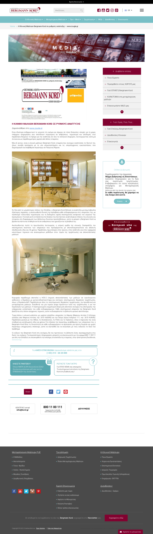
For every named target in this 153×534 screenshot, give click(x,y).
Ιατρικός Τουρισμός (109, 470)
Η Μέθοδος (17, 457)
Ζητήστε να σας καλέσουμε (68, 495)
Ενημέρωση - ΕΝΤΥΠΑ (110, 478)
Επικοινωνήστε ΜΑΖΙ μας (118, 106)
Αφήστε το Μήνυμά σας (67, 499)
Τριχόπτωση (89, 19)
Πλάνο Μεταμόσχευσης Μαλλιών (70, 461)
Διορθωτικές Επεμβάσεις (23, 478)
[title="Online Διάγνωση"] (122, 164)
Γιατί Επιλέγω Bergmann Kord (119, 129)
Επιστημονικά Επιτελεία (111, 466)
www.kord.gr (17, 340)
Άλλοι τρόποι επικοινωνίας (68, 508)
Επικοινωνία (123, 19)
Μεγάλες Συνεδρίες (21, 474)
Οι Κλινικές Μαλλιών (33, 19)
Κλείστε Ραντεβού (65, 504)
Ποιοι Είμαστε (113, 78)
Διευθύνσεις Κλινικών (116, 135)
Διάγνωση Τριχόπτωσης (67, 457)
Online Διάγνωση (122, 169)
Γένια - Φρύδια (19, 466)
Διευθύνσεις (110, 19)
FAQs (100, 19)
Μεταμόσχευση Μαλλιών (56, 19)
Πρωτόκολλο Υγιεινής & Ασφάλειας (116, 474)
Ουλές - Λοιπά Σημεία (21, 470)
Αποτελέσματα (19, 461)
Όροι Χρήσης (40, 528)
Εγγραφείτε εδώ (116, 518)
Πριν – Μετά (74, 19)
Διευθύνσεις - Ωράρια (110, 491)
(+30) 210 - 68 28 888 (57, 353)
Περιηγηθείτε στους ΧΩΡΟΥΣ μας (121, 84)
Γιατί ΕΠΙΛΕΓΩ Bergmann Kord (120, 90)
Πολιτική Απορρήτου (55, 528)
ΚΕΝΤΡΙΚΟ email (23, 409)
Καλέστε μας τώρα (65, 491)
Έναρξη (120, 201)
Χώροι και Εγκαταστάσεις (112, 461)
